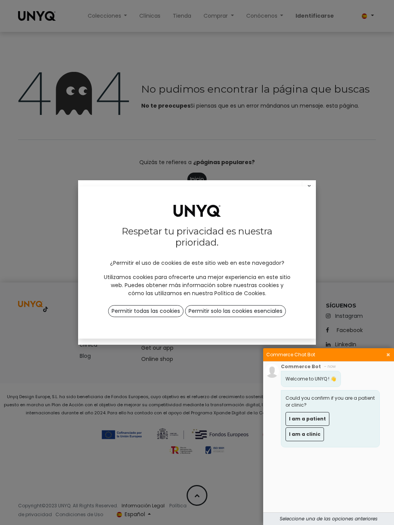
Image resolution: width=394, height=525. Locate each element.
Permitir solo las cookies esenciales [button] (235, 311)
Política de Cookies (239, 293)
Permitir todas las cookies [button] (146, 311)
